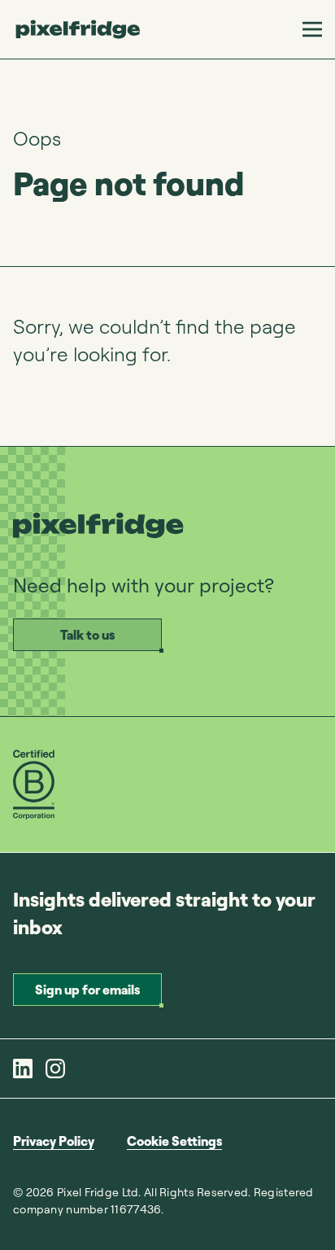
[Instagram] (55, 1068)
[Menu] (312, 29)
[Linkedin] (23, 1068)
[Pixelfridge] (78, 29)
